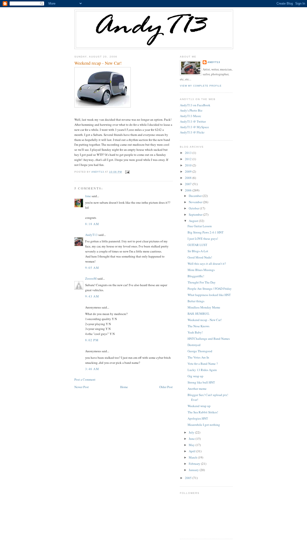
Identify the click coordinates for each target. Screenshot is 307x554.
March (193, 457)
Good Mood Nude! (200, 257)
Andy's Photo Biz (191, 110)
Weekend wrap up (199, 406)
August (194, 221)
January (194, 470)
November (196, 202)
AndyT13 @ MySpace (194, 127)
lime (88, 196)
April (192, 451)
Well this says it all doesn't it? (207, 263)
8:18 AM (92, 224)
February (195, 463)
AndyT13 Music (190, 116)
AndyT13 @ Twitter (193, 121)
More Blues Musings (201, 270)
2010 (188, 165)
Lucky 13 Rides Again (202, 370)
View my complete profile (201, 85)
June (192, 438)
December (195, 196)
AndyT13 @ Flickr (192, 132)
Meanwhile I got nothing (204, 424)
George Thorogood (200, 351)
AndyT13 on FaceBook (195, 105)
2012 (188, 159)
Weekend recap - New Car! (205, 320)
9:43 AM (92, 296)
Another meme (197, 388)
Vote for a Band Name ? (203, 363)
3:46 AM (92, 369)
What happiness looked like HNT (209, 295)
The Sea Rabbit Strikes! (203, 412)
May (192, 445)
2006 (188, 190)
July (192, 432)
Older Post (166, 387)
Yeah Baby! (195, 332)
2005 (188, 478)
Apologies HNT (198, 418)
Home (124, 387)
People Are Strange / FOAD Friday (210, 288)
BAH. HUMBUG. (199, 313)
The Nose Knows (198, 326)
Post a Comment (84, 379)
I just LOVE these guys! (203, 238)
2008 (188, 178)
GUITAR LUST (197, 245)
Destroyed (194, 345)
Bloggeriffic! (196, 276)
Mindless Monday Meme (204, 307)
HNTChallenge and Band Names (209, 338)
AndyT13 (91, 235)
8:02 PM (92, 340)
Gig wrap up (195, 376)
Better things (196, 301)
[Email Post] (127, 171)
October (194, 208)
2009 (188, 171)
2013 (188, 153)
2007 (188, 184)
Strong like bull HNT (201, 382)
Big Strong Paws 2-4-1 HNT (206, 232)
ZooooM (91, 278)
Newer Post (81, 387)
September (196, 214)
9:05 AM (92, 267)
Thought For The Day (202, 282)
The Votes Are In (198, 357)
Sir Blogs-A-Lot (198, 251)
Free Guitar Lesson (200, 226)
